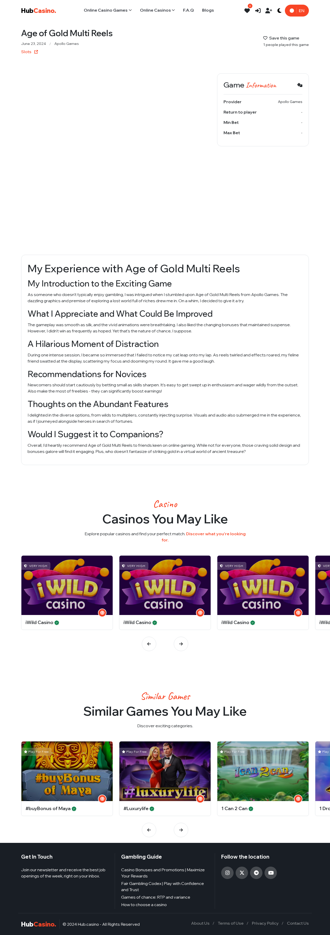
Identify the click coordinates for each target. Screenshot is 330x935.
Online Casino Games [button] (106, 10)
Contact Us (298, 923)
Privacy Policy (265, 923)
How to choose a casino (144, 904)
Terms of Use (231, 923)
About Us (200, 923)
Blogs (208, 10)
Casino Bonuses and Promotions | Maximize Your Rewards (163, 872)
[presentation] (149, 644)
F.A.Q (188, 10)
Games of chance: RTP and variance (155, 897)
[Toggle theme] (279, 11)
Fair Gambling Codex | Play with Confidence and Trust (162, 886)
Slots (26, 51)
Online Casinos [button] (155, 10)
